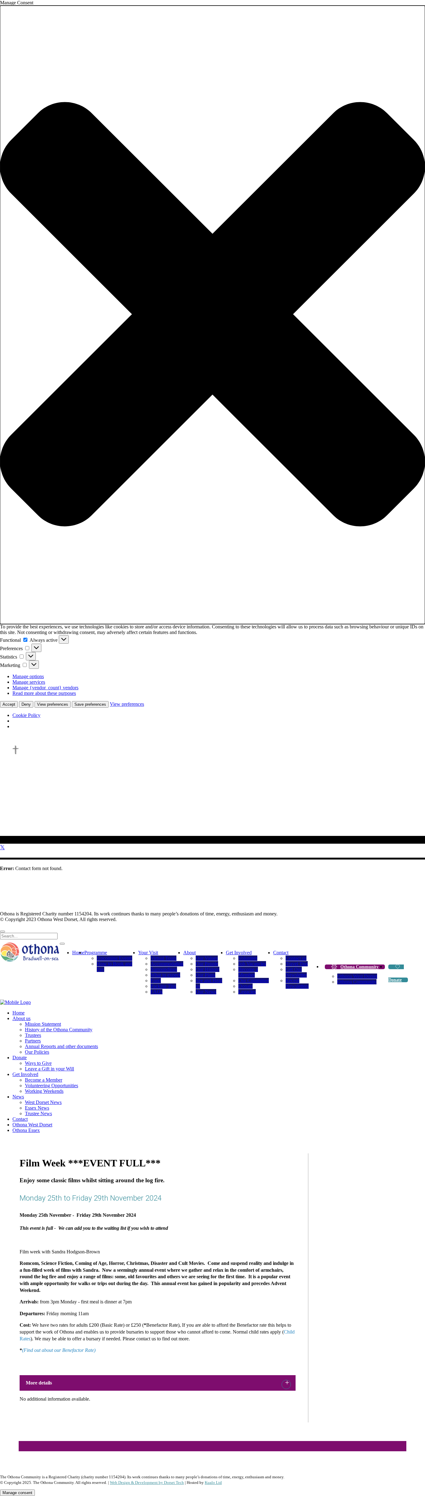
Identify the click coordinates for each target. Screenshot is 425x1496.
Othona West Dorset (357, 976)
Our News (206, 991)
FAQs (156, 991)
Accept (8, 704)
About (189, 952)
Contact (280, 952)
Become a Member (248, 972)
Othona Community (359, 967)
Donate (245, 986)
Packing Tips (163, 986)
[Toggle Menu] (62, 944)
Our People (207, 963)
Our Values (207, 958)
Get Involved (239, 952)
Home (78, 952)
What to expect (165, 975)
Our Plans (205, 975)
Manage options (28, 676)
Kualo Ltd (213, 1482)
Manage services (28, 682)
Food (156, 980)
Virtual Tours (163, 958)
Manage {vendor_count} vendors (45, 687)
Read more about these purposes (44, 693)
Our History (207, 969)
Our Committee (253, 980)
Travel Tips (297, 963)
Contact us (296, 958)
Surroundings (164, 969)
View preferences (52, 704)
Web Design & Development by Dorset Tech (147, 1482)
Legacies (247, 991)
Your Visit (148, 952)
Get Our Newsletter (296, 972)
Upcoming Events (114, 958)
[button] (212, 315)
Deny (26, 704)
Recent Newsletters (297, 983)
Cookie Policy (26, 715)
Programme (95, 952)
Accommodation (167, 963)
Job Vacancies (252, 963)
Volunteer (247, 958)
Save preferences (90, 704)
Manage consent (17, 1492)
